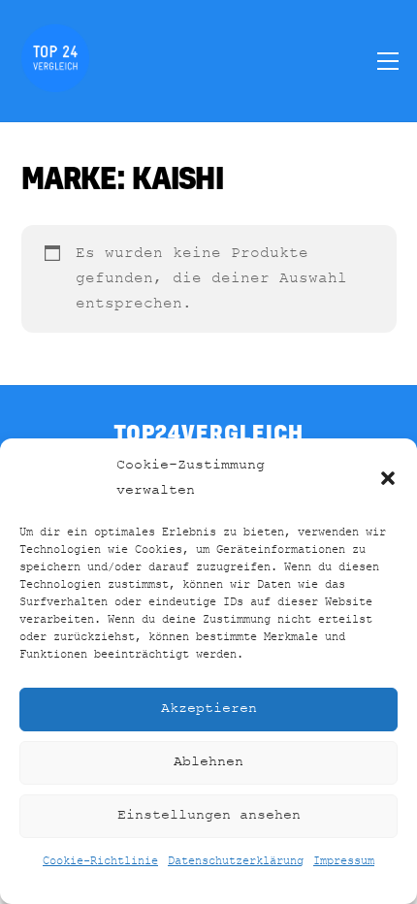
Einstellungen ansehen (209, 815)
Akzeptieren (209, 708)
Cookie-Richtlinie (100, 861)
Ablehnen (208, 762)
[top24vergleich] (55, 83)
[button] (388, 478)
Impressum (343, 861)
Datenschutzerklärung (236, 861)
